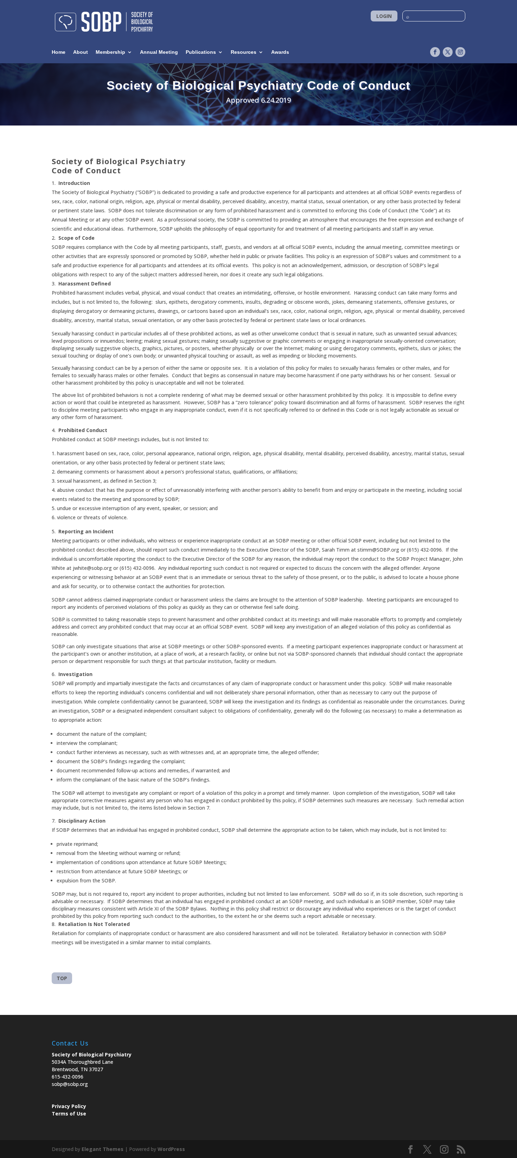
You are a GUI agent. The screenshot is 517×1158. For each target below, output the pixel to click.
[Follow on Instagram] (460, 52)
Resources (243, 52)
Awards (280, 52)
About (80, 52)
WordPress (171, 1149)
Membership (110, 52)
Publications (201, 52)
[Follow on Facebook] (435, 52)
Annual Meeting (159, 52)
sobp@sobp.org (70, 1084)
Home (58, 52)
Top (62, 978)
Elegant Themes (102, 1149)
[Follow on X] (448, 52)
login (384, 16)
